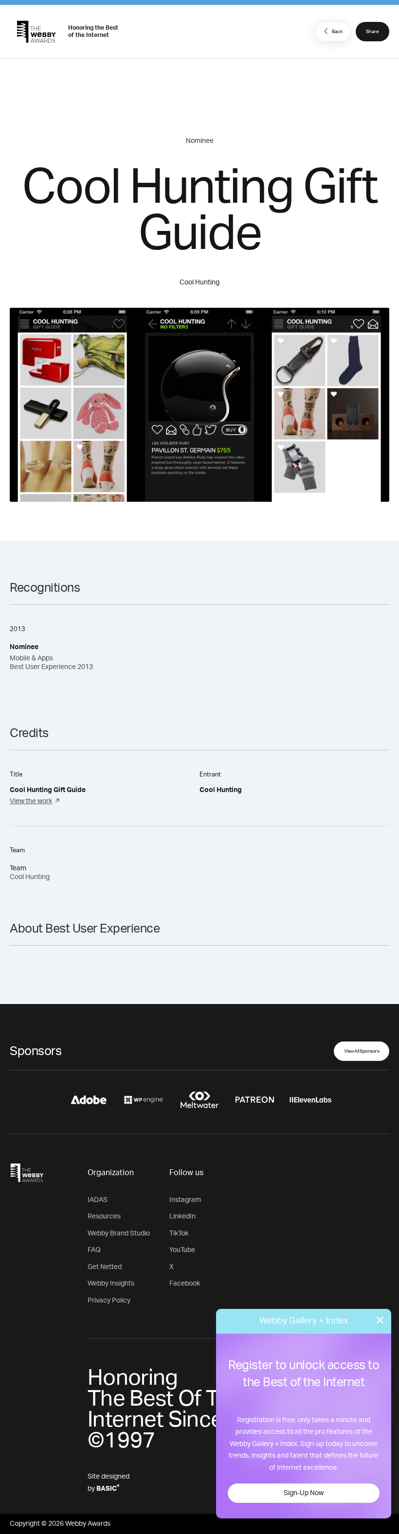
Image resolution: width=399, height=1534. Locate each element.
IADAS (98, 1200)
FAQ (94, 1250)
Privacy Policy (109, 1300)
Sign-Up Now (304, 1493)
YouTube (182, 1250)
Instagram (185, 1200)
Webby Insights (111, 1283)
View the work (31, 801)
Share (372, 31)
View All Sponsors (362, 1051)
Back (337, 31)
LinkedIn (182, 1216)
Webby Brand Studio (119, 1233)
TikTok (178, 1233)
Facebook (184, 1283)
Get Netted (105, 1267)
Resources (104, 1216)
